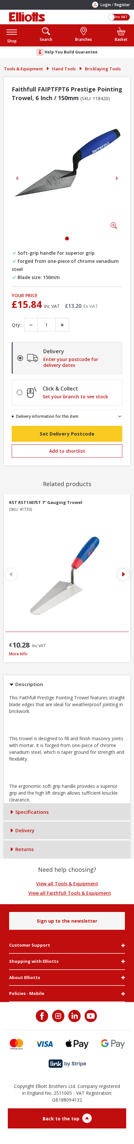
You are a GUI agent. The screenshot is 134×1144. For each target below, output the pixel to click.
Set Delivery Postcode (67, 433)
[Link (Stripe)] (67, 1064)
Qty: (16, 325)
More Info (65, 654)
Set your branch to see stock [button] (75, 397)
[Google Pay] (113, 1044)
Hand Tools (64, 69)
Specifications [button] (31, 812)
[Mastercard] (16, 1044)
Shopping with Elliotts (34, 961)
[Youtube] (90, 1016)
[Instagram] (57, 1016)
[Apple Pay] (77, 1044)
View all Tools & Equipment (67, 884)
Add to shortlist (67, 451)
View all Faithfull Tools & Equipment (69, 893)
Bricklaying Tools (103, 69)
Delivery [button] (24, 830)
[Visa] (45, 1044)
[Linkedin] (74, 1016)
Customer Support (29, 945)
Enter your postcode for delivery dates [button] (70, 362)
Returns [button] (24, 849)
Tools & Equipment (23, 69)
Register (122, 4)
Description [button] (28, 684)
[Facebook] (42, 1016)
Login (105, 4)
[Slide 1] (67, 238)
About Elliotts (24, 977)
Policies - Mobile (26, 993)
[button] (12, 35)
